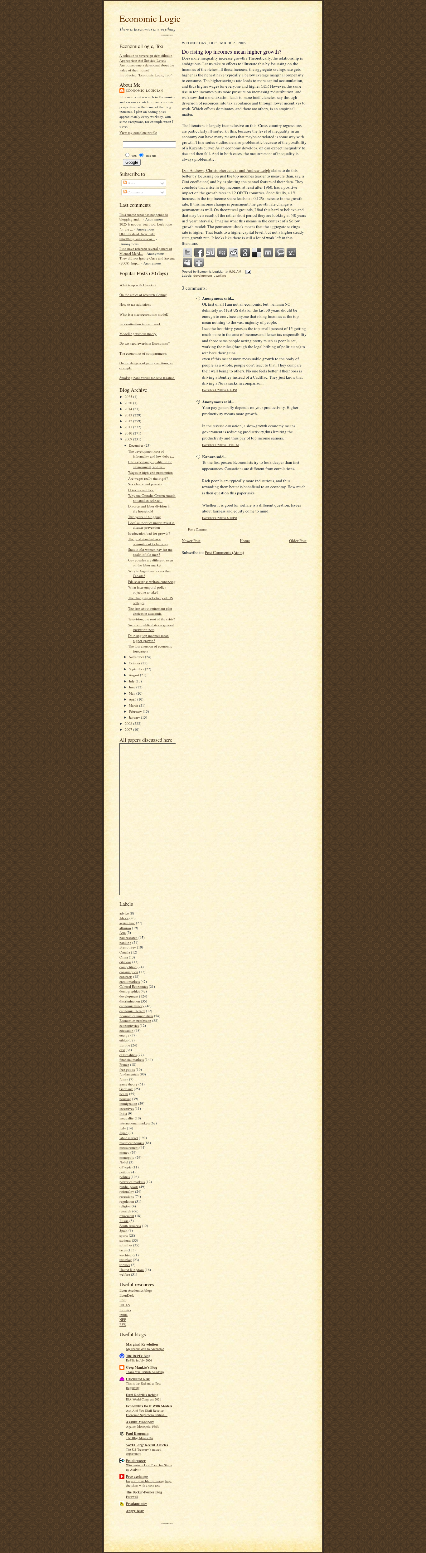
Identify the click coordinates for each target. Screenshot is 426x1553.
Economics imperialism (136, 1015)
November (137, 656)
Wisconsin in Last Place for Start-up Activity (149, 1467)
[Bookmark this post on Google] (245, 253)
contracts (125, 976)
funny (123, 1079)
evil (122, 1049)
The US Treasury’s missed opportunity (143, 1451)
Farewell (132, 1496)
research (125, 1211)
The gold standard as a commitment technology (148, 541)
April (133, 699)
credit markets (129, 981)
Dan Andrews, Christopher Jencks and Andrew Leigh (226, 170)
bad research (128, 937)
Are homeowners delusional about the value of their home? (146, 67)
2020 (129, 402)
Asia (122, 932)
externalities (128, 1054)
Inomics (125, 1310)
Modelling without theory (138, 333)
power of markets (132, 1181)
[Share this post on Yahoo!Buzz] (292, 253)
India (123, 1113)
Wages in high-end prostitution (150, 472)
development (128, 996)
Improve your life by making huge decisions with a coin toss (149, 1483)
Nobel (123, 1162)
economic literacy (132, 1010)
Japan (123, 1132)
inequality (126, 1118)
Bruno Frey (127, 947)
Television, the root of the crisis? (151, 619)
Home (245, 540)
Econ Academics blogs (135, 1290)
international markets (134, 1123)
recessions (126, 1196)
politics (124, 1176)
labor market (128, 1137)
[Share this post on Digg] (222, 253)
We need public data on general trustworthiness (151, 627)
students (125, 1240)
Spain (123, 1230)
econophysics (129, 1025)
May (132, 693)
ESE (122, 1300)
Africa (123, 917)
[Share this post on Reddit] (234, 253)
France (124, 1064)
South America (130, 1225)
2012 (129, 421)
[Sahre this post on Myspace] (188, 263)
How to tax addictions (135, 304)
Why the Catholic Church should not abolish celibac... (152, 498)
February (136, 711)
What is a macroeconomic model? (143, 314)
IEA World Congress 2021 (143, 1399)
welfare (124, 1274)
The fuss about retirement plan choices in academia (150, 611)
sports (123, 1235)
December (136, 445)
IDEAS (124, 1305)
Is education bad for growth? (149, 533)
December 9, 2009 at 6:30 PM (219, 518)
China (123, 957)
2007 (129, 729)
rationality (126, 1191)
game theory (128, 1084)
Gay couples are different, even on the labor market (150, 562)
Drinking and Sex (141, 490)
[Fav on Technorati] (280, 253)
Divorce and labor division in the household (149, 508)
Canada (124, 952)
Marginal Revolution (142, 1344)
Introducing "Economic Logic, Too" (145, 75)
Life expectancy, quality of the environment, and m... (150, 464)
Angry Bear (135, 1510)
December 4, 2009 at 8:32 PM (219, 390)
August (134, 674)
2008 (129, 723)
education (126, 1030)
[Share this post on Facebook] (199, 253)
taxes (123, 1250)
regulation (126, 1201)
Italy (122, 1128)
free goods (127, 1069)
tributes (124, 1264)
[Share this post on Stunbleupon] (211, 253)
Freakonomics (136, 1503)
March (134, 705)
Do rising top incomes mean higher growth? (148, 638)
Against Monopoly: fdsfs (142, 1426)
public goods (128, 1186)
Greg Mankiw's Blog (141, 1367)
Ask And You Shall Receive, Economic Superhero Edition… (146, 1412)
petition (124, 1172)
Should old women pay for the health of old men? (150, 552)
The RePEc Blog (138, 1355)
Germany (126, 1088)
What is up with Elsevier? (137, 285)
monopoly (126, 1157)
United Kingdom (131, 1269)
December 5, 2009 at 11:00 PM (220, 445)
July (132, 681)
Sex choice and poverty (145, 484)
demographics (129, 991)
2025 (129, 396)
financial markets (131, 1059)
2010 (129, 433)
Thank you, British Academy (145, 1372)
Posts (131, 183)
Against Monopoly (140, 1422)
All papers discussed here (145, 739)
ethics (123, 1040)
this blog (125, 1259)
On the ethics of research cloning (143, 294)
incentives (126, 1108)
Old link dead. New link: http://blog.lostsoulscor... (137, 236)
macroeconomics (131, 1142)
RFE (122, 1324)
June (132, 687)
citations (125, 961)
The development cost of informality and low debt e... (151, 454)
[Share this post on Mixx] (269, 253)
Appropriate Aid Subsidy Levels (142, 60)
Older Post (298, 540)
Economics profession (135, 1020)
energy (124, 1035)
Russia (123, 1220)
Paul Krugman (137, 1433)
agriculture (127, 922)
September (137, 669)
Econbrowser (136, 1460)
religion (125, 1206)
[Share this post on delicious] (257, 253)
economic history (131, 1005)
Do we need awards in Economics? (144, 343)
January (135, 717)
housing (125, 1098)
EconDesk (126, 1295)
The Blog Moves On (139, 1438)
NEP (122, 1319)
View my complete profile (138, 132)
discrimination (129, 1001)
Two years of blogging (144, 516)
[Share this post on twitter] (188, 253)
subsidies (125, 1245)
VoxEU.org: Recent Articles (147, 1445)
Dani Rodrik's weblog (142, 1394)
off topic (125, 1167)
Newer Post (191, 540)
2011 (129, 427)
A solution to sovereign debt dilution (145, 55)
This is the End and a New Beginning (143, 1385)
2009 (129, 439)
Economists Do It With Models (149, 1406)
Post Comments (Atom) (224, 552)
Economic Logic (150, 18)
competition (128, 966)
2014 (129, 408)
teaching (125, 1255)
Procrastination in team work (140, 324)
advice (124, 913)
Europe (124, 1045)
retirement (126, 1215)
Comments (135, 192)
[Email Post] (247, 271)
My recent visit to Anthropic (145, 1349)
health (123, 1093)
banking (125, 942)
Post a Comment (197, 529)
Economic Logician (144, 90)
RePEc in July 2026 (139, 1360)
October (135, 663)
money (124, 1152)
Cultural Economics (133, 986)
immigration (128, 1103)
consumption (128, 971)
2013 (129, 415)
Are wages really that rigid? (148, 478)
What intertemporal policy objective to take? (147, 590)
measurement (128, 1147)
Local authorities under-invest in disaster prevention (151, 525)
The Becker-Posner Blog (144, 1492)
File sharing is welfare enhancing (152, 581)
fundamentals (129, 1074)
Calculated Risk (138, 1378)
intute (123, 1314)
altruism (125, 927)
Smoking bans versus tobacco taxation (147, 377)
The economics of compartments (143, 353)
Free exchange (137, 1476)
